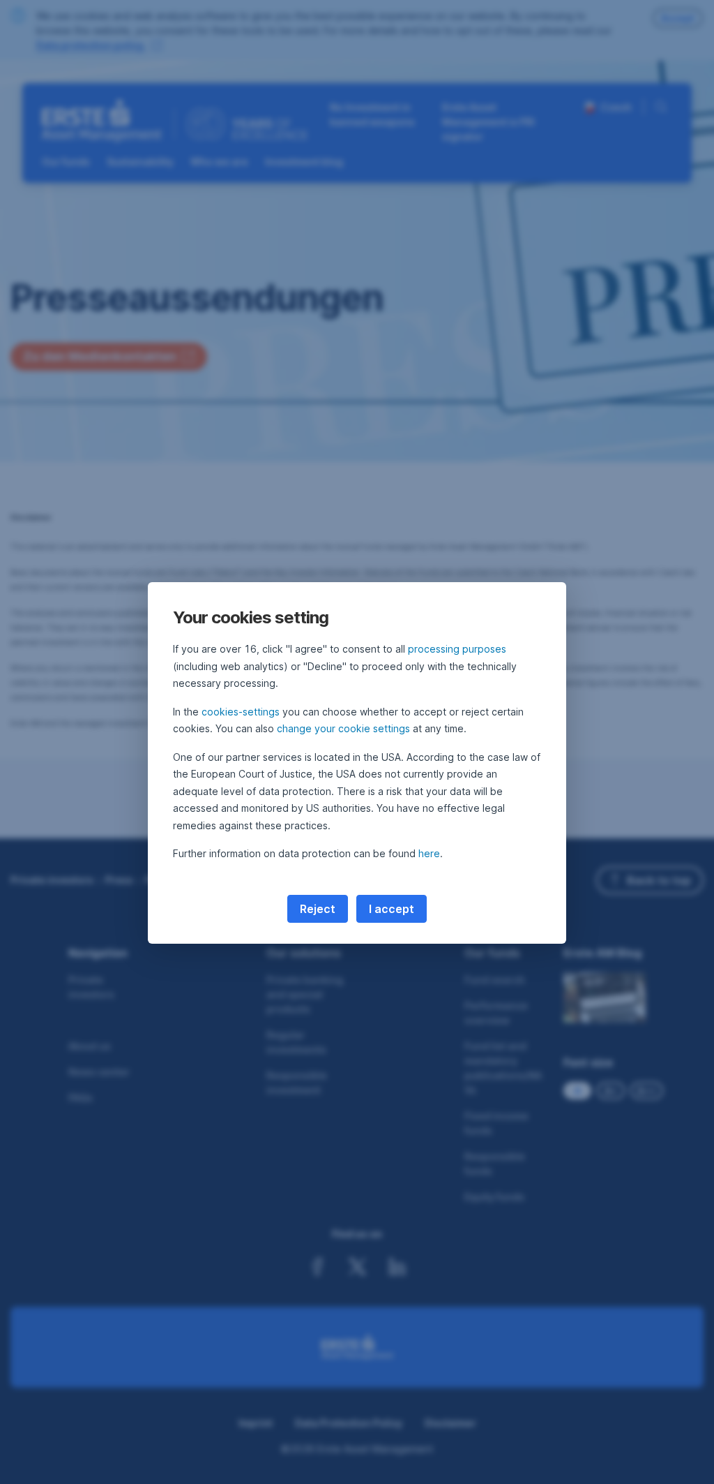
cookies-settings (241, 712)
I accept (391, 909)
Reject (317, 909)
